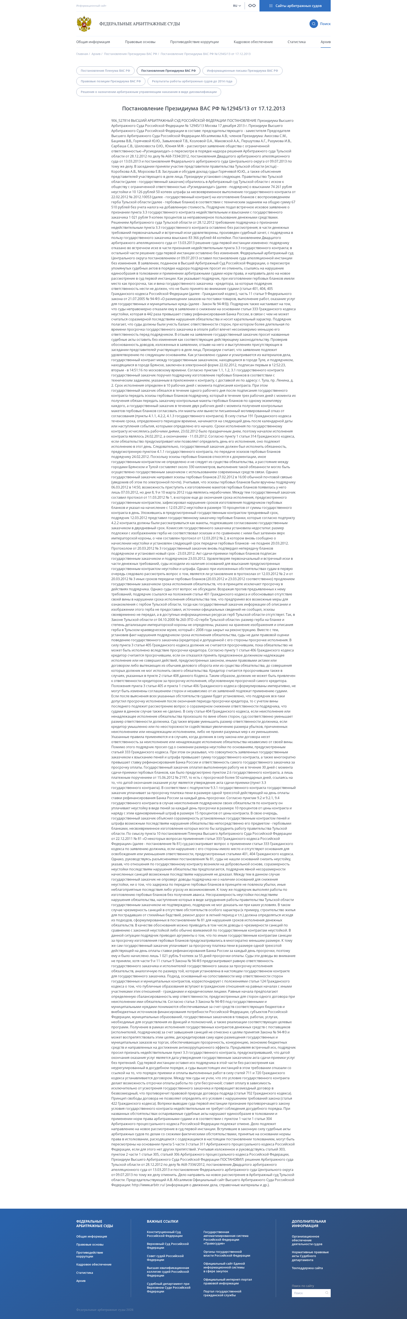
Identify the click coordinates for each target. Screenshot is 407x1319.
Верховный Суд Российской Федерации (168, 1246)
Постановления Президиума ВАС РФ (130, 54)
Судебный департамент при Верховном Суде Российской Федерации (168, 1287)
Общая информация (93, 41)
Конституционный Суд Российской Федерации (165, 1234)
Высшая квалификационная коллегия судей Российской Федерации (168, 1271)
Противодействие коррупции (194, 41)
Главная (82, 54)
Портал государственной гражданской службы (222, 1293)
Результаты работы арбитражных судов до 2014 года (192, 81)
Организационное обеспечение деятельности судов (307, 1240)
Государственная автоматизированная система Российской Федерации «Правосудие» (226, 1238)
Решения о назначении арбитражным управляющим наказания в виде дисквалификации (149, 92)
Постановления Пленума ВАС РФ (105, 71)
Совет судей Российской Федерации (165, 1258)
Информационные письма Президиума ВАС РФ (242, 71)
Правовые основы (140, 42)
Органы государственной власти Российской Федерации (227, 1253)
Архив (326, 41)
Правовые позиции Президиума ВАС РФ (111, 81)
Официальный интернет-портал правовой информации (228, 1281)
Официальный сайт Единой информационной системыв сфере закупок (224, 1267)
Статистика (297, 42)
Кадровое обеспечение (253, 42)
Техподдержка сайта (307, 1268)
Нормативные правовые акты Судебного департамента (310, 1256)
